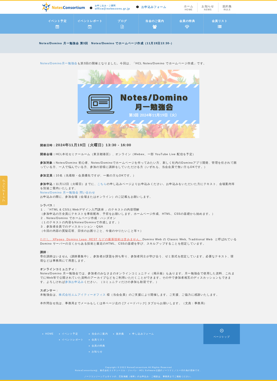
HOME (49, 333)
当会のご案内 (154, 21)
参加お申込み (74, 281)
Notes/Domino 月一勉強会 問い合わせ (67, 192)
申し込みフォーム (143, 333)
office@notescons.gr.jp (112, 7)
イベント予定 (57, 21)
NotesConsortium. (137, 367)
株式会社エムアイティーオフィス (82, 294)
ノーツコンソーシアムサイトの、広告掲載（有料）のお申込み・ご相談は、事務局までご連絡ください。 (138, 376)
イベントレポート (89, 21)
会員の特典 (187, 21)
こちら (102, 184)
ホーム (188, 8)
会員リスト (220, 21)
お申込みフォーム (153, 7)
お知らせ (208, 8)
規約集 (227, 8)
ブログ (122, 21)
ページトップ (222, 336)
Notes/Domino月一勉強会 (58, 63)
